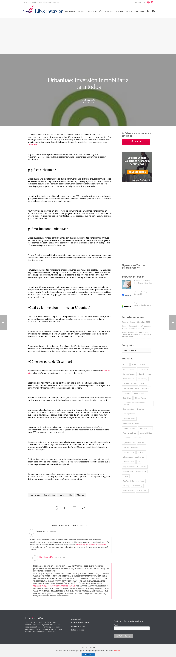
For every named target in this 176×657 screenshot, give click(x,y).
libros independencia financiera (134, 457)
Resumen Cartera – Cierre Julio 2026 (136, 322)
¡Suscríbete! (141, 2)
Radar (81, 11)
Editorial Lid (127, 398)
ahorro (125, 364)
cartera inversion (129, 369)
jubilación (141, 452)
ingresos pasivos (129, 443)
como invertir (143, 369)
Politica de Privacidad (80, 622)
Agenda (119, 11)
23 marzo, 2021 (88, 102)
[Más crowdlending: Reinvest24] (126, 295)
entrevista (140, 409)
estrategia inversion (129, 414)
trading (125, 486)
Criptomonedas (128, 379)
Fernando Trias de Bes (131, 423)
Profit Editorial (141, 471)
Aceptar (88, 654)
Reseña (125, 476)
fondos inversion (145, 428)
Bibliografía (70, 11)
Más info (117, 650)
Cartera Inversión (94, 11)
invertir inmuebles (66, 495)
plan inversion (128, 471)
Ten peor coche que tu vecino (133, 481)
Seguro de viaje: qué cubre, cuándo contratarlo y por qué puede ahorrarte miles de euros (136, 334)
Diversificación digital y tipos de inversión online (143, 282)
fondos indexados (129, 428)
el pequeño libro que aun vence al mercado (135, 403)
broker (142, 364)
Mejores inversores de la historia (134, 467)
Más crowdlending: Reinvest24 (140, 293)
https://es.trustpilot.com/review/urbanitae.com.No (54, 585)
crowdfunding (34, 495)
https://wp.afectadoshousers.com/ (91, 544)
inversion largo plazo (130, 447)
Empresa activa (128, 409)
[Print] (56, 507)
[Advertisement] (88, 36)
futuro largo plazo (129, 433)
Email (116, 625)
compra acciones (129, 374)
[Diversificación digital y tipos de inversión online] (126, 284)
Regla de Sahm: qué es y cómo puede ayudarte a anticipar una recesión (136, 327)
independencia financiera (132, 438)
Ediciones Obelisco (140, 393)
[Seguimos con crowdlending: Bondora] (126, 306)
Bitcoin (134, 364)
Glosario (109, 11)
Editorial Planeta (140, 398)
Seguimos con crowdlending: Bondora (142, 304)
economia (126, 393)
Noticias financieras (135, 11)
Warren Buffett (142, 491)
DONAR (137, 142)
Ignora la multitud (146, 433)
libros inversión (128, 462)
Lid (139, 462)
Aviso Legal (76, 619)
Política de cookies (78, 626)
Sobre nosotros (77, 630)
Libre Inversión (89, 100)
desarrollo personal (130, 384)
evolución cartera (129, 419)
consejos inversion (145, 374)
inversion (141, 443)
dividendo (145, 388)
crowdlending (49, 495)
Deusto (143, 384)
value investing (137, 486)
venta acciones (128, 491)
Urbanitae (32, 144)
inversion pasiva (128, 452)
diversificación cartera (131, 388)
